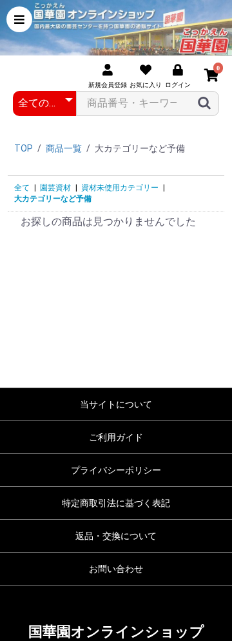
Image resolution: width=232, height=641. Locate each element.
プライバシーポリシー (116, 470)
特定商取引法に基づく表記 (116, 503)
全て (22, 187)
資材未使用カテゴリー (120, 187)
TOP (23, 148)
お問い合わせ (116, 569)
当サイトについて (116, 404)
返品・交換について (116, 536)
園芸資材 (55, 187)
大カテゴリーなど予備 (53, 198)
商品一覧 (64, 148)
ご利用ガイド (116, 437)
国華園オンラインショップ (116, 632)
